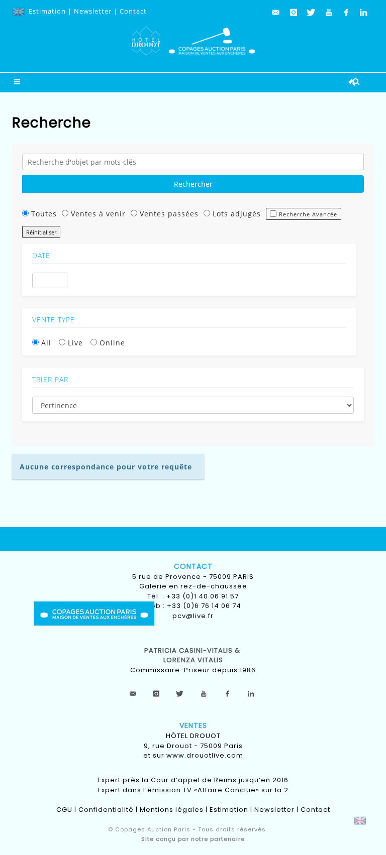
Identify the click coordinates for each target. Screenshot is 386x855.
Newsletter (93, 11)
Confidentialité (106, 809)
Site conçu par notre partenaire (193, 839)
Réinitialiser (41, 232)
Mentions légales (172, 809)
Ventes (193, 725)
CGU (64, 809)
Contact (133, 11)
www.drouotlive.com (204, 755)
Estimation (47, 11)
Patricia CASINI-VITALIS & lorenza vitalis (193, 655)
